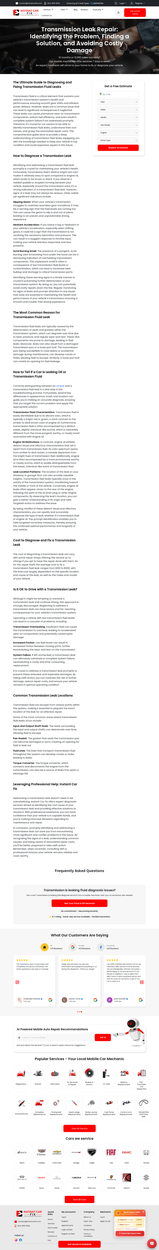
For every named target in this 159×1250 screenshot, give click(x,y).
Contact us (52, 1236)
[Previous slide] (77, 1012)
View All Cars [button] (79, 1199)
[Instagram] (16, 1240)
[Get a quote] (118, 12)
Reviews (84, 9)
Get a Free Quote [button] (135, 12)
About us (87, 1217)
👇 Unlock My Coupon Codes (130, 1233)
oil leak (60, 386)
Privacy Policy (89, 1229)
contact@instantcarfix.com (30, 3)
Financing (97, 9)
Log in (64, 1217)
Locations (87, 1225)
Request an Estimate (118, 147)
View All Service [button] (80, 1128)
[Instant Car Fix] (26, 12)
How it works (53, 1228)
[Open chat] (152, 1243)
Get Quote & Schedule (79, 1244)
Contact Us (47, 15)
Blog (75, 9)
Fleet (63, 9)
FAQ (49, 1240)
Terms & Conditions (88, 1235)
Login (122, 3)
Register (139, 3)
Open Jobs (88, 1221)
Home (50, 1219)
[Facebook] (20, 1240)
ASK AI (103, 1037)
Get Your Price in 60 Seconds (79, 903)
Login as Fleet (67, 1229)
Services (47, 9)
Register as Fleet (68, 1234)
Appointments (67, 1225)
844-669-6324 (53, 3)
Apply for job (105, 1221)
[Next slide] (142, 982)
